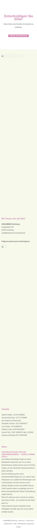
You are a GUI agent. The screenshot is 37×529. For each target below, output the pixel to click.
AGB (15, 524)
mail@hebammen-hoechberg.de (13, 233)
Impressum (22, 520)
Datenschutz (29, 520)
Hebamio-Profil (8, 524)
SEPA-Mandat (22, 524)
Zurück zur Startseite (18, 36)
